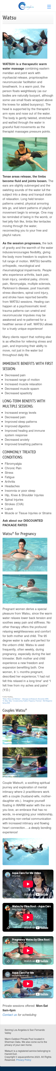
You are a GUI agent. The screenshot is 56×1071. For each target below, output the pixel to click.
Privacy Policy (23, 1060)
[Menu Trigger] (49, 6)
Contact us (10, 1014)
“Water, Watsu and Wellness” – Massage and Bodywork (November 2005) (26, 699)
